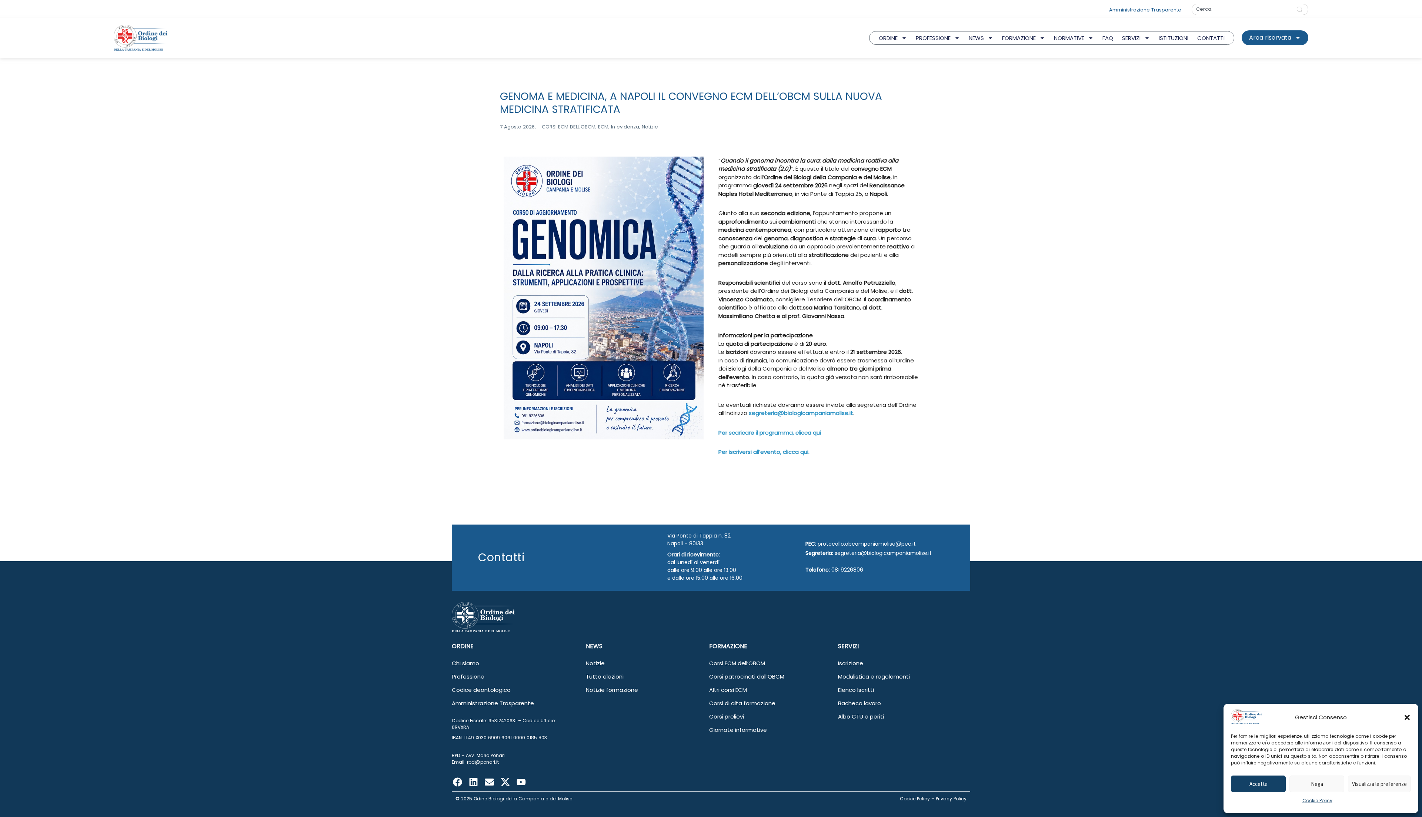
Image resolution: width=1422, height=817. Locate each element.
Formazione (1019, 38)
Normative (1069, 38)
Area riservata (1270, 37)
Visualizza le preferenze (1379, 783)
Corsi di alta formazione (742, 703)
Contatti (1211, 38)
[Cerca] (1301, 9)
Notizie (595, 663)
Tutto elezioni (605, 676)
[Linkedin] (473, 782)
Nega (1317, 783)
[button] (1407, 717)
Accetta (1258, 783)
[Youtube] (521, 782)
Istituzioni (1173, 38)
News (976, 38)
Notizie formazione (612, 690)
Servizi (1131, 38)
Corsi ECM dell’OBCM (737, 663)
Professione (933, 38)
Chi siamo (465, 663)
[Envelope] (489, 782)
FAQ (1107, 38)
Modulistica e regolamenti (874, 676)
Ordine (888, 38)
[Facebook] (457, 782)
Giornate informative (738, 730)
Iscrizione (850, 663)
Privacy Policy (951, 799)
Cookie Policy (1317, 800)
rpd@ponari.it (483, 762)
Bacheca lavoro (859, 703)
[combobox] (1241, 9)
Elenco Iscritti (856, 690)
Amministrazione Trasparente (493, 703)
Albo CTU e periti (861, 716)
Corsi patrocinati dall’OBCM (746, 676)
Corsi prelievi (726, 716)
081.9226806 (847, 569)
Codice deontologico (481, 690)
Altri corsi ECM (728, 690)
